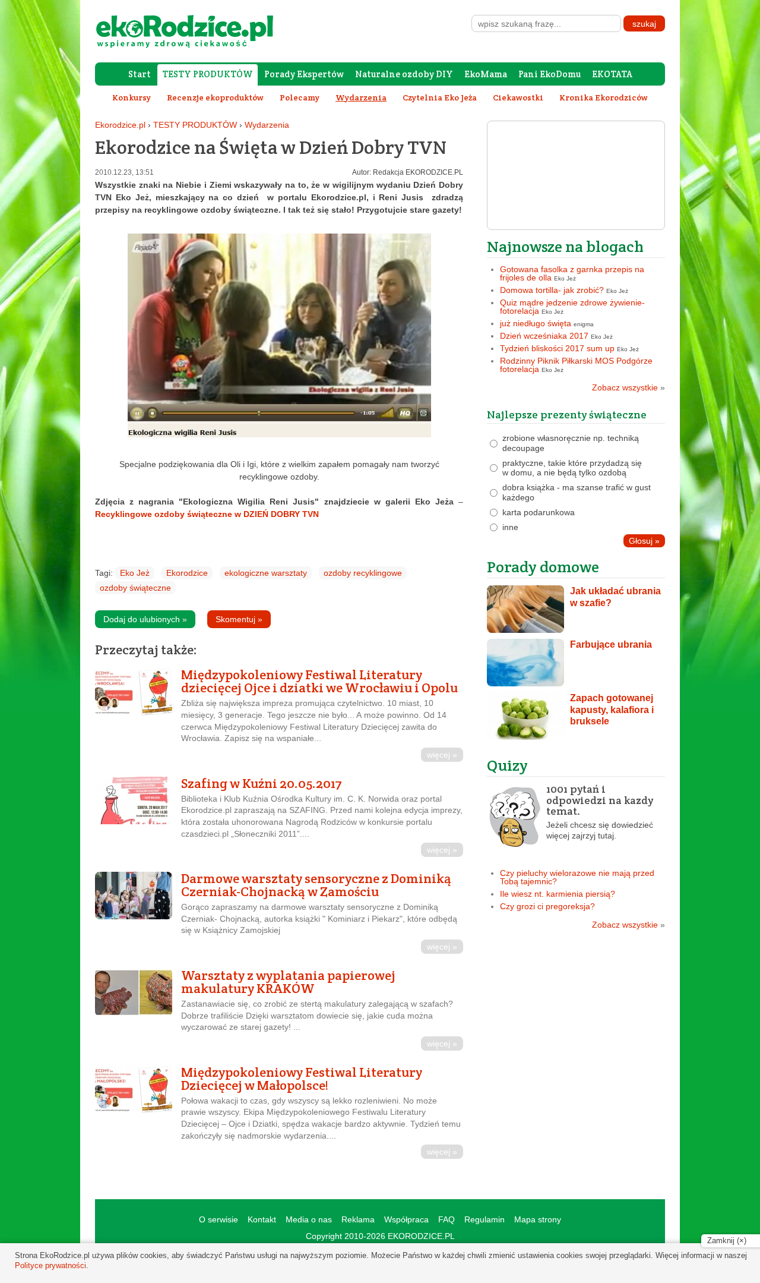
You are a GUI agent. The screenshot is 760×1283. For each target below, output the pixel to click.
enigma (584, 324)
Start (139, 74)
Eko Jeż (135, 573)
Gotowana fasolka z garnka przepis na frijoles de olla (572, 273)
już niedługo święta (535, 323)
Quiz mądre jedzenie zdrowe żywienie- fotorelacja (572, 307)
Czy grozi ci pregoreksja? (547, 906)
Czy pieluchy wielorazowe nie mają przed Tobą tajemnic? (577, 877)
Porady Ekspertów (304, 74)
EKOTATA (612, 74)
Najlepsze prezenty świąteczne (567, 414)
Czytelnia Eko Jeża (440, 97)
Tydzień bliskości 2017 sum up (557, 348)
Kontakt (262, 1219)
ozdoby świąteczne (135, 587)
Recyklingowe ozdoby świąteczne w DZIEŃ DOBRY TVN (207, 514)
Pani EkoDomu (549, 74)
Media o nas (309, 1219)
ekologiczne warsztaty (265, 573)
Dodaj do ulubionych (145, 619)
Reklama (358, 1219)
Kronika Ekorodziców (603, 97)
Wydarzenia (267, 125)
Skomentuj (239, 619)
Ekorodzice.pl (120, 125)
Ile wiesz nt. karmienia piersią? (557, 894)
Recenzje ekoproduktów (215, 97)
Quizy (507, 765)
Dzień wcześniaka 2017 (544, 336)
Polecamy (299, 97)
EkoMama (485, 74)
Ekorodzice (187, 573)
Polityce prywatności (50, 1265)
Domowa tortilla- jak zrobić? (552, 290)
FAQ (446, 1219)
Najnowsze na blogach (565, 246)
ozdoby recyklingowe (363, 573)
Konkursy (131, 97)
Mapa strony (537, 1219)
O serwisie (218, 1219)
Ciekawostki (518, 97)
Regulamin (484, 1219)
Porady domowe (543, 566)
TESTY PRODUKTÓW (207, 74)
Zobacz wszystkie (628, 387)
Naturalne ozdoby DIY (404, 74)
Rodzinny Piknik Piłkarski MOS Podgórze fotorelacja (576, 365)
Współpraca (406, 1219)
